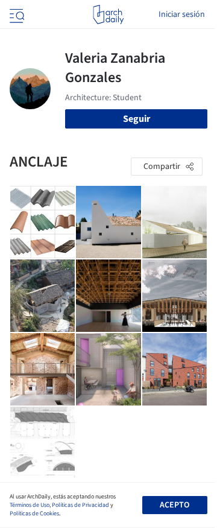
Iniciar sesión (182, 14)
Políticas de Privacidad (80, 505)
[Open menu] (15, 14)
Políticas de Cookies (34, 513)
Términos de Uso (29, 505)
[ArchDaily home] (108, 14)
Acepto (174, 505)
